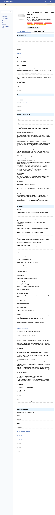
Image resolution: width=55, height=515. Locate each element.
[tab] (24, 31)
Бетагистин (19, 53)
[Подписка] (46, 1)
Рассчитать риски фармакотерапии (23, 328)
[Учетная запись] (51, 1)
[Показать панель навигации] (4, 1)
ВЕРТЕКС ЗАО (19, 439)
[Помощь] (48, 1)
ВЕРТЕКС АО (19, 44)
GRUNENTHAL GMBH (26, 431)
